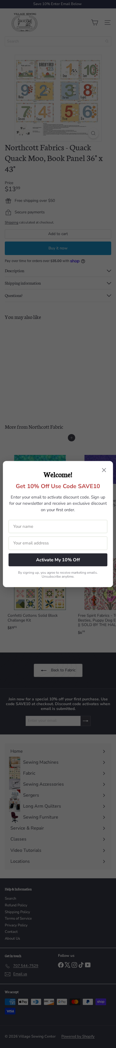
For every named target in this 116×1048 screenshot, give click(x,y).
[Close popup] (104, 470)
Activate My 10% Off (58, 560)
